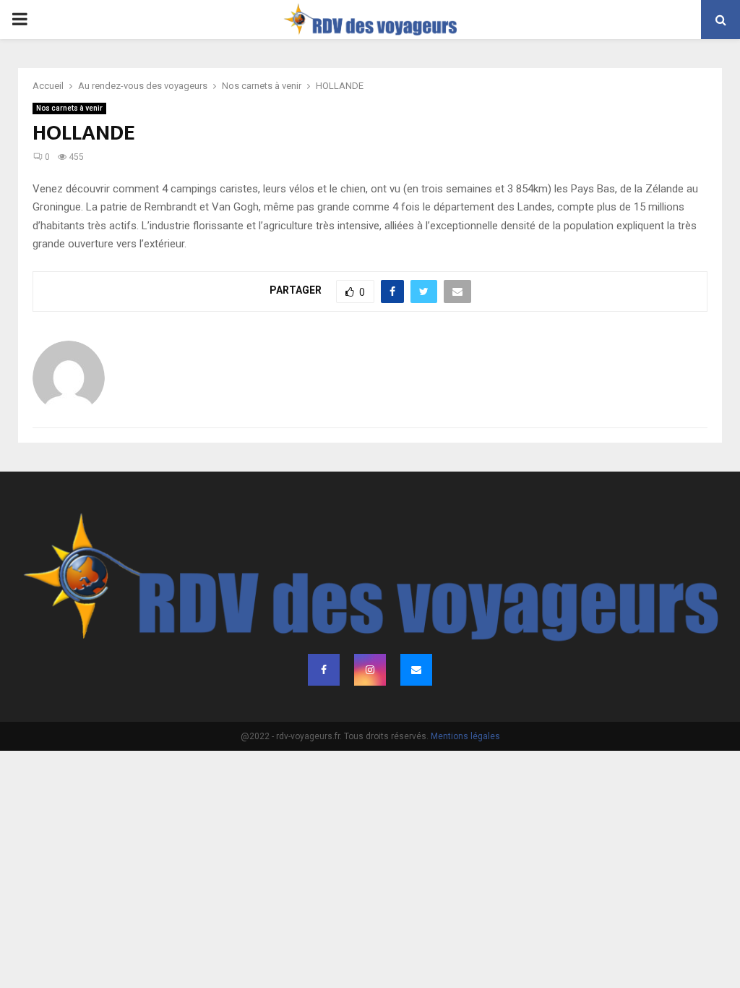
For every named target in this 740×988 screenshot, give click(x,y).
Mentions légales (465, 736)
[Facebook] (324, 670)
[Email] (416, 670)
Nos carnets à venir (69, 108)
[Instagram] (370, 670)
